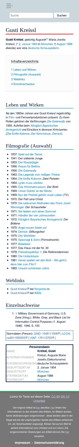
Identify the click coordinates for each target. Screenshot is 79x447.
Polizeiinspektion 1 (29, 252)
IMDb (37, 293)
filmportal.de (42, 289)
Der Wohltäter (26, 235)
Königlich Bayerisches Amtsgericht (40, 219)
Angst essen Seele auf (32, 227)
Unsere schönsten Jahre (33, 268)
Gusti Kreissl (19, 289)
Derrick (56, 133)
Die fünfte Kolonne (18, 133)
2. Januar (24, 44)
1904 (34, 44)
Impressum (22, 442)
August (61, 44)
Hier (52, 407)
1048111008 (49, 333)
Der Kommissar (41, 133)
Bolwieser (24, 244)
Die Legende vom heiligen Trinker (39, 174)
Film (11, 117)
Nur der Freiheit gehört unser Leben (40, 195)
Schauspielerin (49, 48)
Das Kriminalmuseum (31, 187)
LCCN (66, 333)
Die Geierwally (56, 121)
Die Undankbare (28, 256)
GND (37, 333)
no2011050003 (16, 338)
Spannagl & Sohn (29, 239)
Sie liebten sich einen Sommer (37, 211)
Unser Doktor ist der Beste (35, 191)
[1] (47, 38)
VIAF (33, 338)
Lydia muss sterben (30, 183)
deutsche (34, 48)
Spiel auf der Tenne (30, 154)
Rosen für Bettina (29, 166)
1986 (69, 44)
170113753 (45, 338)
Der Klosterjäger (28, 162)
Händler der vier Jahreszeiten (36, 215)
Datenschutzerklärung (49, 442)
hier (38, 407)
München (47, 44)
